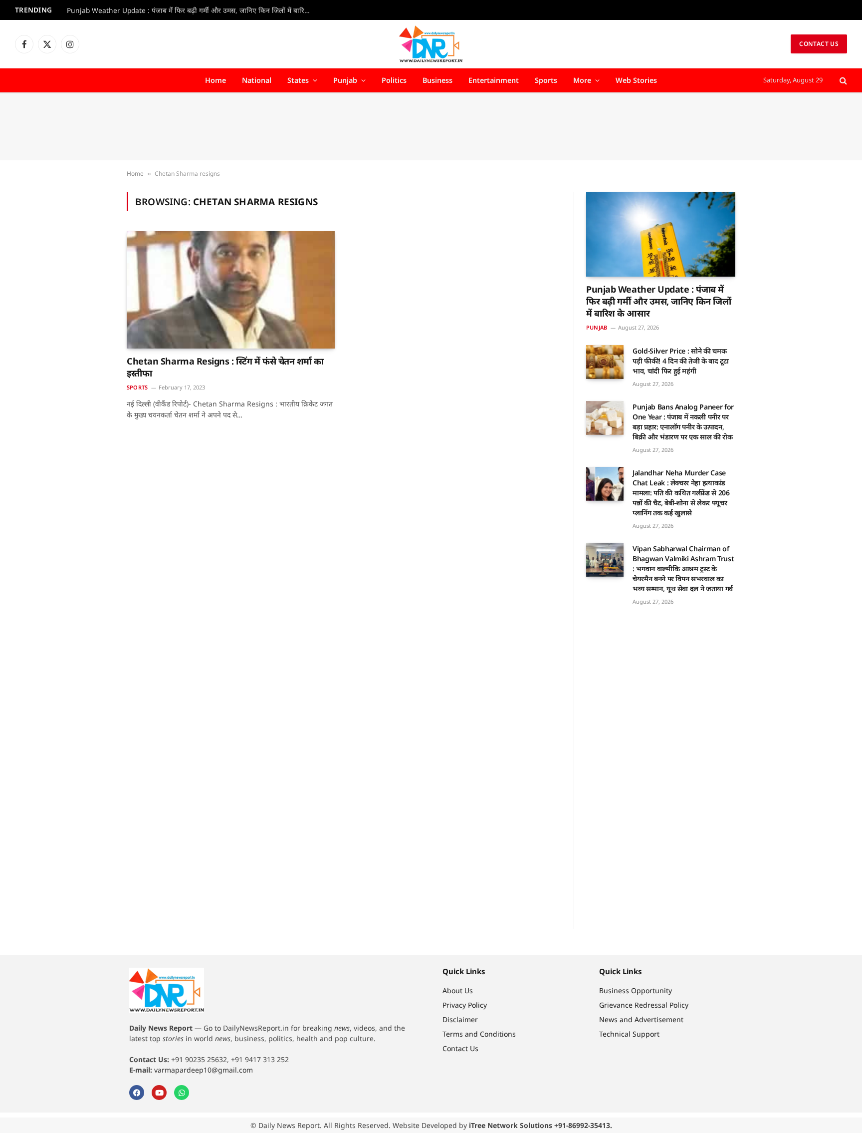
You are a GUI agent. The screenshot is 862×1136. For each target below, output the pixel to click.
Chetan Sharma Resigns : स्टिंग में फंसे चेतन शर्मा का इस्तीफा (225, 367)
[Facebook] (136, 1092)
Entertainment (493, 80)
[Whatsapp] (181, 1092)
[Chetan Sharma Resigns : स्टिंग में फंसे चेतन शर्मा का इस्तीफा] (231, 289)
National (256, 80)
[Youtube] (159, 1092)
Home (215, 80)
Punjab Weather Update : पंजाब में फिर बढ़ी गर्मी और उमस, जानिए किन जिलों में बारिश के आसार (191, 10)
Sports (546, 80)
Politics (394, 80)
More (582, 80)
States (298, 80)
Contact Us (819, 43)
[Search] (842, 80)
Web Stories (636, 80)
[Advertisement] (431, 127)
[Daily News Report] (431, 44)
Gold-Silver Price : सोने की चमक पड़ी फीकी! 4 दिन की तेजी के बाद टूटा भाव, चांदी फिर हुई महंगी (681, 361)
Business (437, 80)
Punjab (345, 80)
